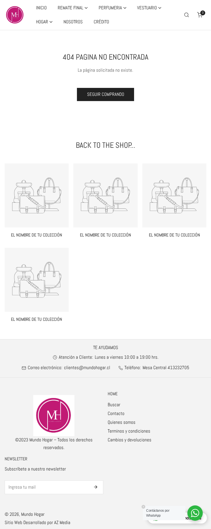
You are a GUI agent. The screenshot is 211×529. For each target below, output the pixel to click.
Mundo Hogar (33, 514)
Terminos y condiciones (129, 431)
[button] (72, 8)
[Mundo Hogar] (15, 15)
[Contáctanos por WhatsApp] (195, 513)
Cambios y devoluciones (129, 440)
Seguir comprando (105, 94)
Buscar (114, 405)
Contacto (116, 413)
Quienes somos (121, 422)
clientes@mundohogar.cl (87, 368)
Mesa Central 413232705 (166, 368)
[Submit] (96, 487)
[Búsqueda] (186, 14)
